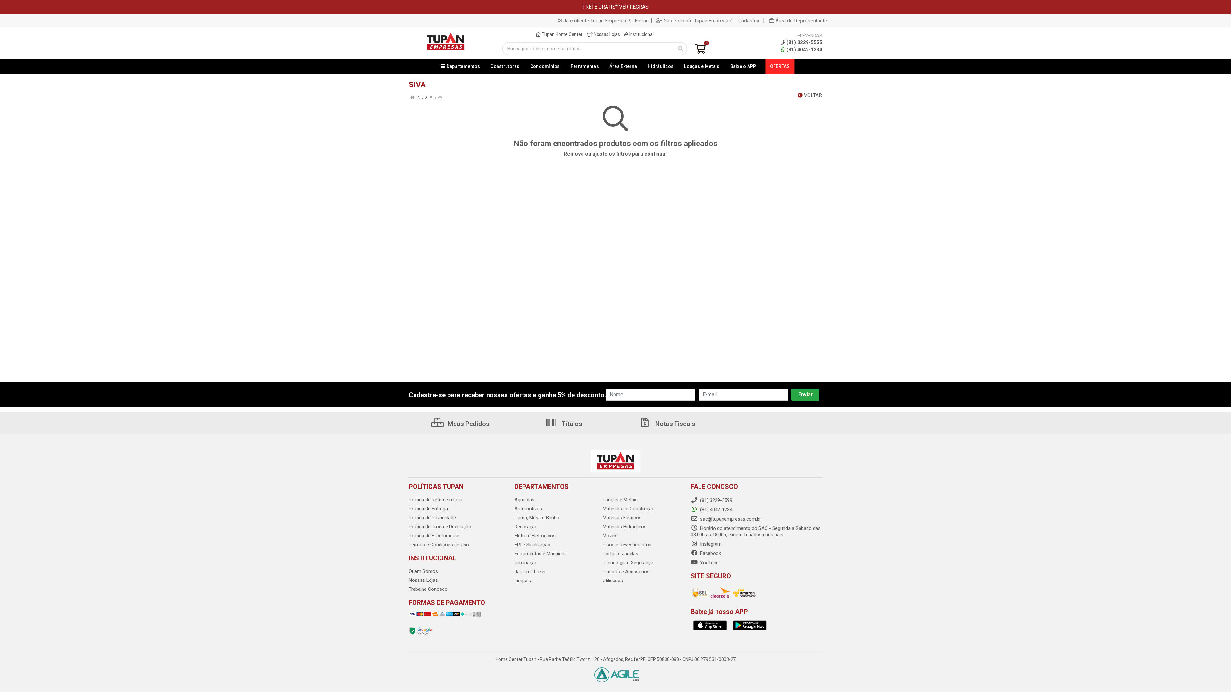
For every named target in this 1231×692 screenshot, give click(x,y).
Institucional (641, 34)
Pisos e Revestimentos (627, 545)
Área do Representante (801, 20)
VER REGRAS (634, 7)
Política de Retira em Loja (435, 500)
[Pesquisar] (680, 48)
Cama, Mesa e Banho (537, 518)
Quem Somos (423, 571)
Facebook (710, 553)
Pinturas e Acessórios (626, 571)
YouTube (709, 562)
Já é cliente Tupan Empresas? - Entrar (605, 20)
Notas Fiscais (674, 424)
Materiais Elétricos (622, 518)
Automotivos (528, 509)
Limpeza (523, 580)
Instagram (710, 544)
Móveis (610, 536)
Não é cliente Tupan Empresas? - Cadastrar (711, 20)
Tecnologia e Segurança (628, 562)
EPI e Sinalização (532, 545)
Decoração (526, 527)
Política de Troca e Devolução (440, 527)
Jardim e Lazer (530, 571)
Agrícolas (524, 500)
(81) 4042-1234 (804, 50)
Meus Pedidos (468, 424)
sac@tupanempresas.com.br (730, 519)
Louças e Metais (620, 500)
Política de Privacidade (432, 518)
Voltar (812, 95)
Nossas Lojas (606, 34)
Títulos (571, 424)
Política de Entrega (428, 509)
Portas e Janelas (620, 553)
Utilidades (613, 580)
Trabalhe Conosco (428, 589)
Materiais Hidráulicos (625, 527)
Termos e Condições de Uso (439, 545)
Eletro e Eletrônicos (535, 536)
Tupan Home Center (561, 34)
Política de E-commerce (434, 536)
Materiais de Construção (629, 509)
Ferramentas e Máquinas (541, 553)
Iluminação (526, 562)
